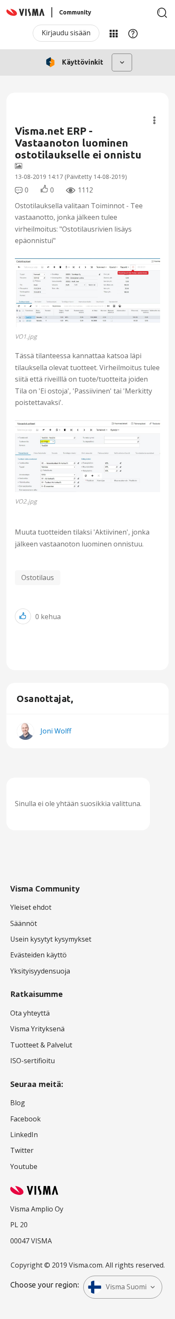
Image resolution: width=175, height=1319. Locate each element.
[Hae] (162, 12)
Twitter (22, 1150)
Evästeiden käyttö (38, 955)
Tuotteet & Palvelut (41, 1045)
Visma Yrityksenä (37, 1028)
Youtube (23, 1166)
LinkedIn (24, 1134)
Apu (133, 33)
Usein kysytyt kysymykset (50, 939)
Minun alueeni (113, 33)
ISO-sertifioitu (32, 1060)
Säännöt (23, 923)
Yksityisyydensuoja (40, 971)
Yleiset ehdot (30, 907)
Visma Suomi (126, 1286)
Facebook (25, 1119)
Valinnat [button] (154, 120)
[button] (87, 292)
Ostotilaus (37, 577)
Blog (17, 1102)
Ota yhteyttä (30, 1013)
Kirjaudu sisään (66, 32)
